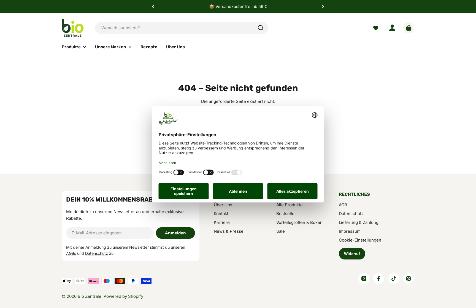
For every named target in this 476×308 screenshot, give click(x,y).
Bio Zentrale (89, 296)
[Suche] (260, 28)
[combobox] (181, 28)
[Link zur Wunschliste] (375, 28)
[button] (153, 6)
